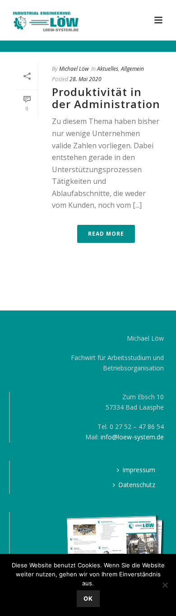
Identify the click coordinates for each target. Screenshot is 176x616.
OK (88, 598)
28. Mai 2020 (85, 79)
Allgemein (132, 69)
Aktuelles (107, 69)
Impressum (138, 469)
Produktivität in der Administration (106, 97)
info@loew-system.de (132, 437)
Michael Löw (74, 69)
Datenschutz (136, 484)
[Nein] (164, 584)
